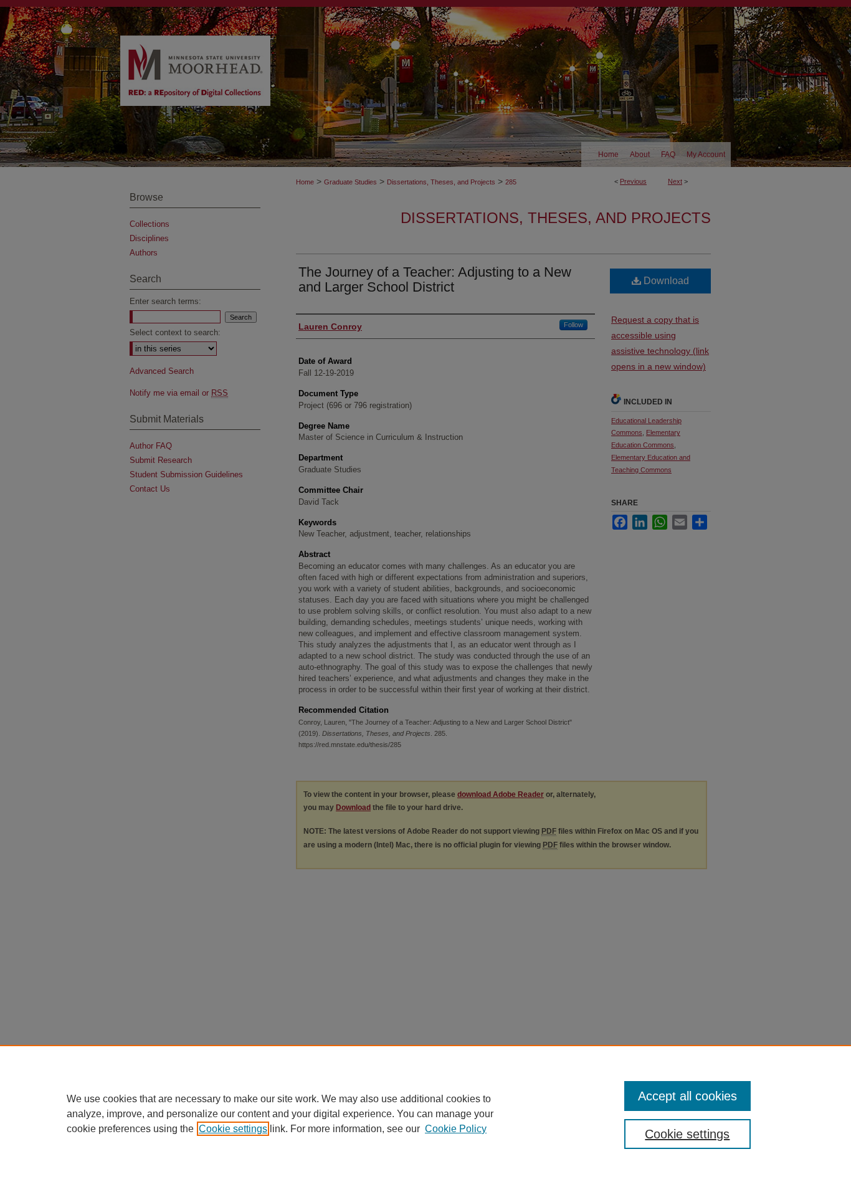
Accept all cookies (687, 1096)
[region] (425, 1113)
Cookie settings (233, 1128)
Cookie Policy (456, 1128)
